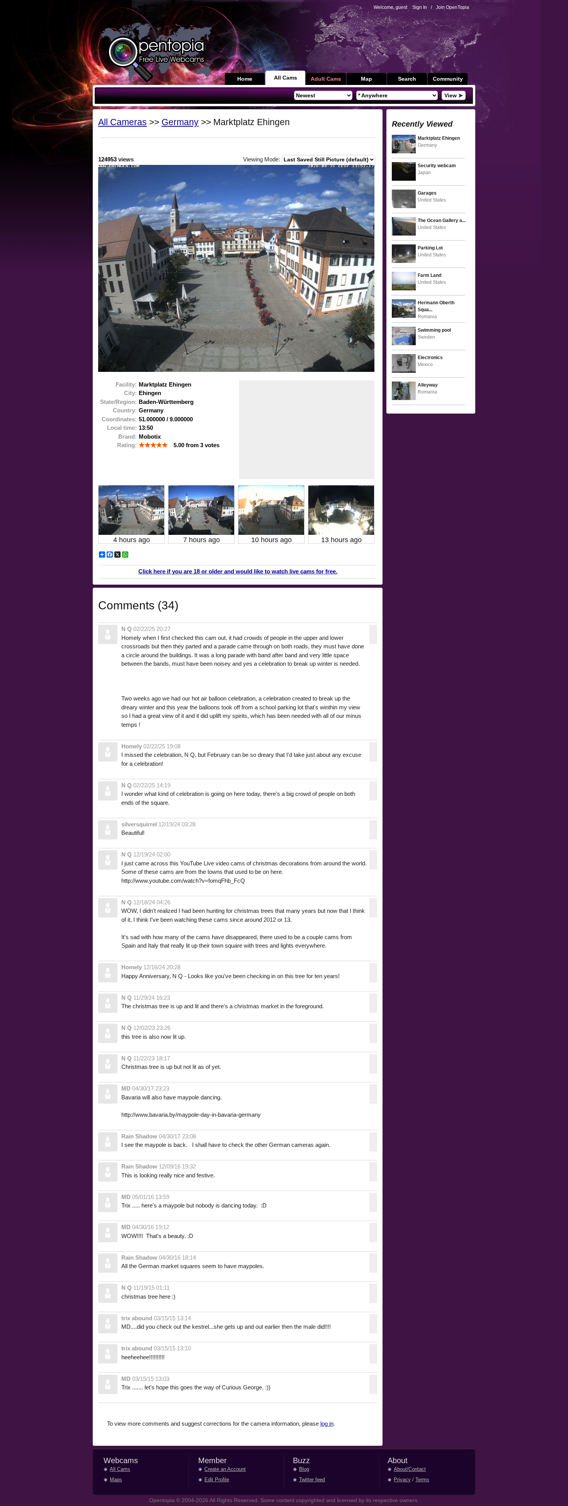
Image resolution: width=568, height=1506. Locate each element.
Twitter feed (312, 1479)
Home (244, 79)
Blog (304, 1469)
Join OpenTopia (452, 7)
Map (366, 79)
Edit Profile (216, 1479)
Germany (180, 122)
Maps (116, 1479)
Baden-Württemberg (166, 402)
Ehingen (150, 393)
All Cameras (122, 122)
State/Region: (118, 402)
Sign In (419, 7)
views (116, 159)
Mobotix (150, 436)
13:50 (146, 427)
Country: (125, 410)
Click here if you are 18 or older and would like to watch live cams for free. (237, 571)
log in (326, 1423)
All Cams (285, 78)
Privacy (402, 1479)
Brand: (127, 436)
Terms (422, 1479)
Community (448, 79)
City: (130, 393)
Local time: (122, 427)
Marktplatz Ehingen (165, 384)
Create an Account (225, 1469)
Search (407, 79)
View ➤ (453, 95)
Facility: (126, 384)
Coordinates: (119, 419)
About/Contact (410, 1469)
